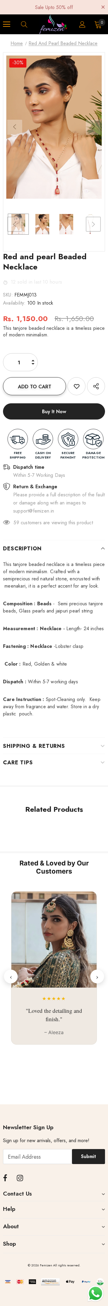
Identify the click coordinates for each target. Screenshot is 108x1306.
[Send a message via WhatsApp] (95, 1293)
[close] (103, 7)
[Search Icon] (30, 24)
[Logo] (53, 24)
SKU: (8, 294)
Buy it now (54, 411)
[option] (54, 127)
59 (16, 522)
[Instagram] (20, 1178)
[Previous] (14, 127)
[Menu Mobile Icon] (6, 24)
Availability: (14, 302)
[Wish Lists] (77, 386)
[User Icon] (82, 24)
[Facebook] (5, 1178)
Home (16, 43)
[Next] (93, 127)
